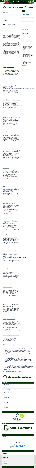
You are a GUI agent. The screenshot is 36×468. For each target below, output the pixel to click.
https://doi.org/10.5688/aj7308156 (7, 234)
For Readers (4, 436)
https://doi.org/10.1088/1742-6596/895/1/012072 (9, 93)
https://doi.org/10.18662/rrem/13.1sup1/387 (12, 151)
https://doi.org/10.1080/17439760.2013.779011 (10, 240)
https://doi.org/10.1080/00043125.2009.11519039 (10, 176)
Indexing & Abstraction (7, 405)
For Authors (4, 438)
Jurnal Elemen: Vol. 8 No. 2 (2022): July (15, 358)
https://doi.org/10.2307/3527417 (7, 207)
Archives (6, 3)
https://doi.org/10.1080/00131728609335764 (9, 125)
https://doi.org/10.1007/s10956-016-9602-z (9, 293)
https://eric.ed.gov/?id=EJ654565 (7, 287)
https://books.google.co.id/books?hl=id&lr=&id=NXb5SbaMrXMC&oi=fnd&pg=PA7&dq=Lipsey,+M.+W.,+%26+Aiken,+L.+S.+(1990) (15, 257)
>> (10, 369)
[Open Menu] (3, 1)
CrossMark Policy (6, 397)
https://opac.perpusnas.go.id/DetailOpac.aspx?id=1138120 (11, 335)
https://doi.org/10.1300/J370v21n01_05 (9, 278)
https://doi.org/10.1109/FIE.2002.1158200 (8, 191)
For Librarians (5, 439)
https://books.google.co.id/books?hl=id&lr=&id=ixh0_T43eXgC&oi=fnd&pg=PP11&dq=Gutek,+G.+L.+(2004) (12, 185)
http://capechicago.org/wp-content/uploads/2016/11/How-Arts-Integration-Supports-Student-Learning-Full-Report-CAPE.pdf (11, 120)
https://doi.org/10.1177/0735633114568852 (9, 223)
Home (3, 3)
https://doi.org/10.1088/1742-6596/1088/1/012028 (10, 327)
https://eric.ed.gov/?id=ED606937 (10, 113)
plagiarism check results (26, 14)
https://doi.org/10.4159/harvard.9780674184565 (9, 227)
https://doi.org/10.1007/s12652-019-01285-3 (9, 141)
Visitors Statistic (6, 407)
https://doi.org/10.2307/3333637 (11, 340)
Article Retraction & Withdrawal (8, 400)
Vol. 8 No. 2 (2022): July (12, 3)
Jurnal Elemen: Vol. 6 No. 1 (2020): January (20, 356)
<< (3, 369)
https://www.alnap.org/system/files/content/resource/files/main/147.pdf (12, 105)
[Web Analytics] (4, 453)
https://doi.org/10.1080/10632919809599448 (13, 135)
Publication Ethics (6, 394)
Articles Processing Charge (7, 402)
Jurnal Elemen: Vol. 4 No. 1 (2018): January (23, 365)
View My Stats (9, 453)
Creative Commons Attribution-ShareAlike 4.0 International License (28, 48)
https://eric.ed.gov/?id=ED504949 (7, 211)
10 (9, 369)
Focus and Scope (6, 384)
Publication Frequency (7, 387)
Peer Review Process (7, 389)
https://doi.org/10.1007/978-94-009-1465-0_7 (9, 203)
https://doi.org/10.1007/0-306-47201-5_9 (8, 306)
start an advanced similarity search (11, 371)
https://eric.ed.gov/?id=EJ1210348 (7, 273)
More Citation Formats (25, 29)
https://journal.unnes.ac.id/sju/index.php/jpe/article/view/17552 (11, 100)
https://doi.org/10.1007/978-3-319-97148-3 (9, 155)
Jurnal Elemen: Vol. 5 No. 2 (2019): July (26, 367)
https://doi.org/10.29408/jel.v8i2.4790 (9, 24)
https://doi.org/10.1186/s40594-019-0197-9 (9, 251)
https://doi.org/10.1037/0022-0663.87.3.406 (9, 319)
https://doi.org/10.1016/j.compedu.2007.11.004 (12, 71)
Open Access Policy (6, 392)
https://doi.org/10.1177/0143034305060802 (13, 172)
